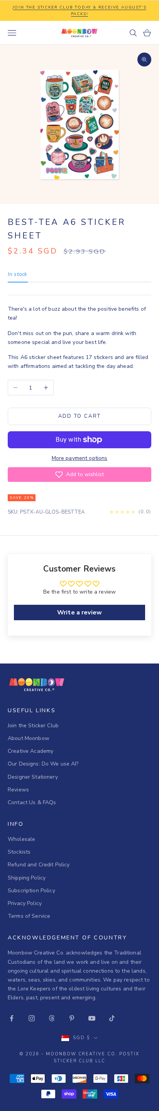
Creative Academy (30, 751)
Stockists (19, 852)
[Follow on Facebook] (11, 1018)
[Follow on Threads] (52, 1018)
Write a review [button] (79, 612)
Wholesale (21, 839)
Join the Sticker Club (33, 725)
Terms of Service (29, 916)
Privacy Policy (25, 903)
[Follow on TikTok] (112, 1018)
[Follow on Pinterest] (72, 1018)
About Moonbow (28, 738)
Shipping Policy (27, 877)
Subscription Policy (31, 890)
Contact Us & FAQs (32, 802)
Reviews (18, 789)
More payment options (80, 458)
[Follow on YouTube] (92, 1018)
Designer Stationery (33, 777)
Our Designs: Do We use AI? (43, 763)
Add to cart (79, 416)
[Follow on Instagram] (32, 1018)
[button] (79, 474)
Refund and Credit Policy (38, 864)
